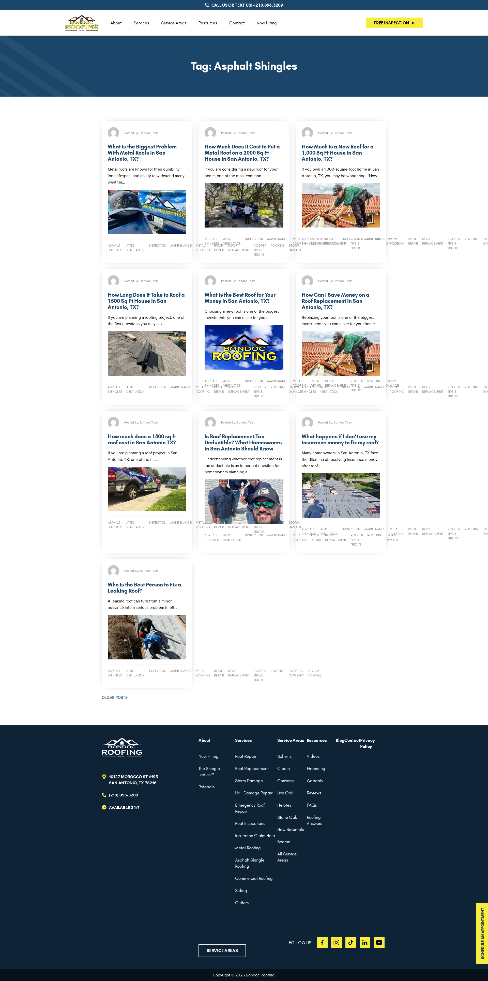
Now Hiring (267, 22)
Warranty (315, 780)
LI (365, 942)
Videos (313, 756)
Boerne (283, 841)
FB (322, 942)
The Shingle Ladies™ (209, 771)
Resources (208, 22)
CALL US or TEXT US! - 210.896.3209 (247, 5)
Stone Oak (287, 817)
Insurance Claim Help (255, 835)
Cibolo (283, 768)
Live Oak (285, 792)
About (115, 22)
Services (141, 22)
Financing (316, 768)
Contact (237, 22)
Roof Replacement (252, 768)
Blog (340, 740)
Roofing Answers (314, 820)
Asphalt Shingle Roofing (249, 863)
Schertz (284, 756)
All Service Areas (287, 857)
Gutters (242, 902)
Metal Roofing (248, 847)
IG (336, 942)
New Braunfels (290, 829)
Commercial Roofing (254, 878)
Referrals (207, 786)
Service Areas (173, 22)
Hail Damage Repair (253, 792)
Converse (286, 780)
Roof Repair (245, 756)
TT (350, 942)
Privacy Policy (367, 743)
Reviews (314, 792)
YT (379, 942)
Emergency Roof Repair (250, 808)
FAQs (312, 805)
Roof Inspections (250, 823)
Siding (241, 890)
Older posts (115, 697)
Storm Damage (249, 780)
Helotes (284, 805)
